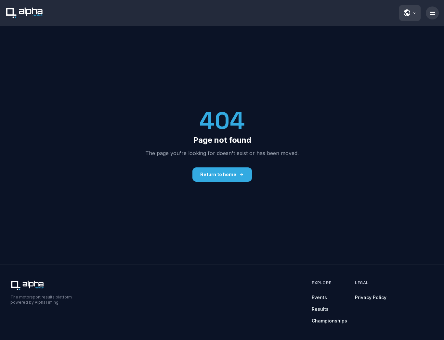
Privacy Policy (370, 297)
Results (320, 309)
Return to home (218, 174)
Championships (329, 320)
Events (319, 297)
